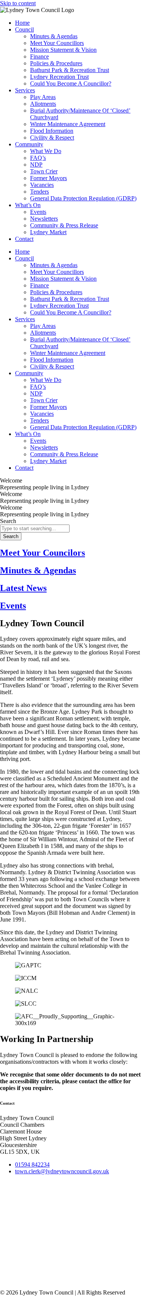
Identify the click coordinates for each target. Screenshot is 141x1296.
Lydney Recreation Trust (59, 77)
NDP (36, 164)
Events (38, 212)
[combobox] (35, 528)
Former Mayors (48, 178)
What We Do (45, 151)
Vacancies (42, 185)
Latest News (23, 588)
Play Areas (43, 97)
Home (22, 23)
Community (29, 144)
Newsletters (44, 218)
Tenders (39, 191)
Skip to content (18, 3)
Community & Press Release (64, 225)
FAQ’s (38, 158)
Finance (39, 56)
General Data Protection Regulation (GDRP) (83, 198)
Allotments (43, 104)
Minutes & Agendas (53, 36)
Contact (24, 239)
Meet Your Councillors (57, 43)
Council (24, 29)
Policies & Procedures (56, 63)
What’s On (28, 205)
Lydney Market (48, 232)
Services (25, 90)
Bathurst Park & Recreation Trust (69, 70)
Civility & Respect (52, 137)
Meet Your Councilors (42, 553)
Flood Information (51, 131)
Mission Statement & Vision (63, 50)
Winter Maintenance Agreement (67, 124)
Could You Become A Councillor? (70, 83)
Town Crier (44, 171)
